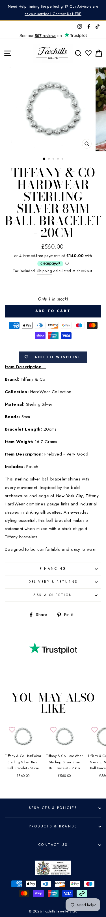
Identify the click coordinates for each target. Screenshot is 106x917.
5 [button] (63, 159)
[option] (53, 10)
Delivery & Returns (53, 581)
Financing (53, 568)
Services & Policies (53, 808)
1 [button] (44, 159)
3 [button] (54, 159)
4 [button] (58, 159)
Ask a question (52, 595)
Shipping (44, 271)
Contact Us (53, 844)
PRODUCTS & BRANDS (53, 826)
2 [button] (49, 159)
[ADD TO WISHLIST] (12, 730)
